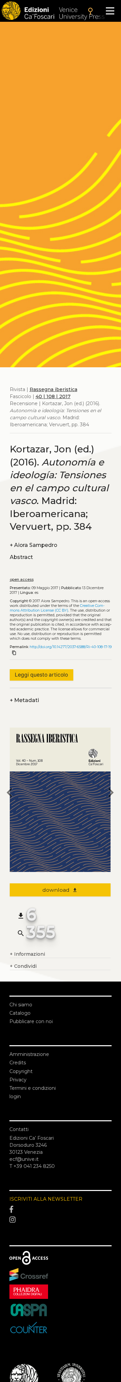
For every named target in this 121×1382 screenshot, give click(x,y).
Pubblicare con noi (31, 1021)
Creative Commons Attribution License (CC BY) (57, 608)
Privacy (18, 1080)
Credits (17, 1063)
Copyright (21, 1071)
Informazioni (27, 954)
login (15, 1096)
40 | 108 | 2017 (53, 396)
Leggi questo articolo (41, 675)
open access (22, 579)
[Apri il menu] (110, 11)
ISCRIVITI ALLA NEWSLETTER (45, 1199)
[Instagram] (60, 1219)
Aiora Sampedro (33, 545)
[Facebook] (60, 1209)
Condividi (23, 966)
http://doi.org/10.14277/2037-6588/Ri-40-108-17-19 (71, 647)
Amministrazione (29, 1054)
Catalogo (20, 1013)
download (60, 890)
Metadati (24, 700)
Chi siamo (20, 1005)
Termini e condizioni (32, 1088)
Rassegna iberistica (53, 389)
